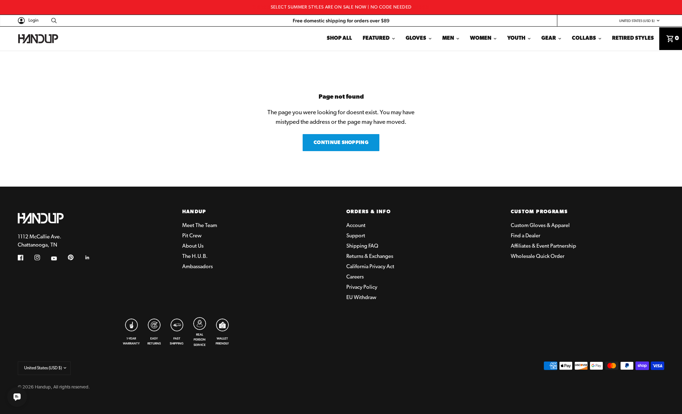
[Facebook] (25, 257)
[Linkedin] (92, 257)
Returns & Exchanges (369, 256)
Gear (548, 38)
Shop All (339, 38)
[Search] (52, 20)
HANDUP (194, 212)
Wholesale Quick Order (537, 256)
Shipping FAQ (362, 246)
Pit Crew (191, 236)
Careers (355, 277)
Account (356, 225)
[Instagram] (42, 257)
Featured (376, 38)
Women (480, 38)
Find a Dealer (525, 236)
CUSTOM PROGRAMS (539, 212)
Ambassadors (197, 267)
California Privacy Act (370, 267)
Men (448, 38)
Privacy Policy (361, 287)
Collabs (584, 38)
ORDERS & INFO (368, 212)
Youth (516, 38)
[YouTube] (59, 258)
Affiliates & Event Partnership (543, 246)
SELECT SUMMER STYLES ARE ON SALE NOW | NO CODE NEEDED (341, 7)
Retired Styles (633, 38)
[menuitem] (339, 38)
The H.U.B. (195, 256)
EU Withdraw (361, 297)
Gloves (416, 38)
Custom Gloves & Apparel (540, 225)
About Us (193, 246)
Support (355, 236)
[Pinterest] (75, 257)
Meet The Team (199, 225)
